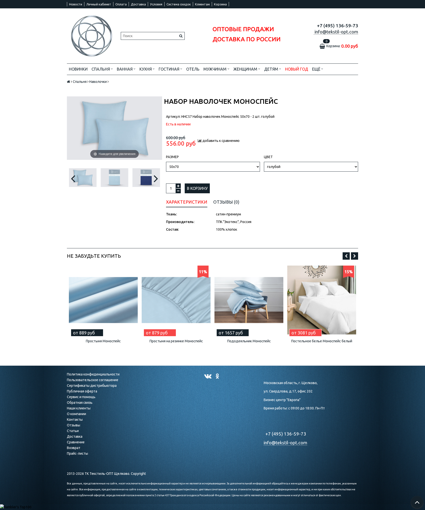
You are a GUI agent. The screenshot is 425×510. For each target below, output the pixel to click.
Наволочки (98, 82)
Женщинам (245, 69)
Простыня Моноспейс (103, 341)
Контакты (75, 419)
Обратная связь (79, 403)
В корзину (197, 188)
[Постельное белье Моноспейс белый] (321, 300)
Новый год (296, 69)
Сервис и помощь (81, 397)
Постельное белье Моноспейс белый (321, 341)
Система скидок (179, 4)
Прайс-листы (77, 453)
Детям (271, 69)
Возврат (73, 448)
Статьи (73, 431)
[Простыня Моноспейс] (103, 300)
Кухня (146, 69)
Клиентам (202, 4)
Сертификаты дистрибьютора (92, 386)
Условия (156, 4)
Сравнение (76, 442)
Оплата (121, 4)
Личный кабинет (98, 4)
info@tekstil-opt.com (285, 442)
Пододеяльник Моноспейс (249, 341)
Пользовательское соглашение (92, 380)
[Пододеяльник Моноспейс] (248, 300)
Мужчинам (215, 69)
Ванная (125, 69)
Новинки (78, 69)
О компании (76, 414)
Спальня (101, 69)
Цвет (268, 157)
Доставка (138, 4)
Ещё (316, 69)
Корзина (220, 4)
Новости (75, 4)
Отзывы (73, 425)
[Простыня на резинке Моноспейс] (176, 300)
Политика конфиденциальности (93, 374)
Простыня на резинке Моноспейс (176, 341)
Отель (192, 69)
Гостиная (169, 69)
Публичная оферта (82, 391)
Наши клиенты (79, 408)
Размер (172, 157)
